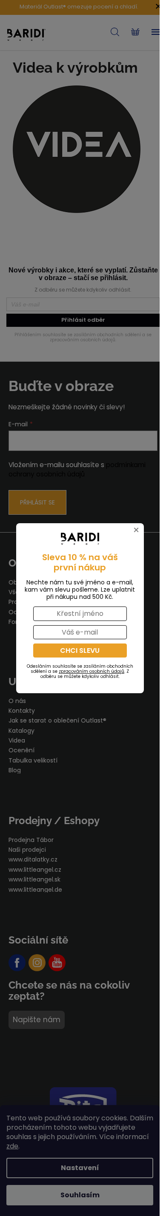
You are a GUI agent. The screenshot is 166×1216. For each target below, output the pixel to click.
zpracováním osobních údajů (91, 671)
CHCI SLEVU (80, 650)
